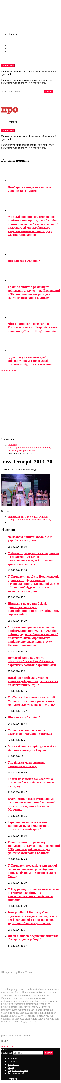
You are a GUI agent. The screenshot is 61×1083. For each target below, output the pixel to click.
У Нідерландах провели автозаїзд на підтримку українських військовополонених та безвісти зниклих (34, 894)
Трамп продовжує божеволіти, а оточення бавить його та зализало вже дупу (32, 782)
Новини (12, 45)
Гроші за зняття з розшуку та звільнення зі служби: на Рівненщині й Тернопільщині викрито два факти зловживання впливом (34, 292)
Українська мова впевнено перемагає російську (26, 764)
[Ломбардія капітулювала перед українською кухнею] (34, 174)
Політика (13, 48)
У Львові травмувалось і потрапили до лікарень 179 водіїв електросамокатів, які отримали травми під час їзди (33, 558)
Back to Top (7, 1046)
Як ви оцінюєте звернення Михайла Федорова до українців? (33, 937)
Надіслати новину (18, 56)
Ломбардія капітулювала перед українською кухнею (30, 188)
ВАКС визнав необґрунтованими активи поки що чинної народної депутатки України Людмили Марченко (31, 804)
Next (13, 370)
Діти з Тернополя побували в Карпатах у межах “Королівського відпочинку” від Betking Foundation (33, 327)
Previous (5, 370)
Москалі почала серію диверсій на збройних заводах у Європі (32, 748)
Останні (12, 34)
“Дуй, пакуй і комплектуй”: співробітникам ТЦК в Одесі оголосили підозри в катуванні (30, 360)
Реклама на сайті (17, 59)
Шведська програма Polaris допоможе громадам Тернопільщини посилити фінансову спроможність (33, 609)
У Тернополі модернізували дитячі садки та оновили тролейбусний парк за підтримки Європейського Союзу (32, 871)
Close (4, 1049)
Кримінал (13, 51)
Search (48, 91)
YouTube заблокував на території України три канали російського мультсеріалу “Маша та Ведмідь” (31, 701)
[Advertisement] (30, 404)
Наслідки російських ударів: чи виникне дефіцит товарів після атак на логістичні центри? (33, 681)
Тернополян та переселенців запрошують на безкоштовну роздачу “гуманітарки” (28, 825)
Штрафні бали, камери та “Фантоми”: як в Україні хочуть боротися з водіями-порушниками (32, 661)
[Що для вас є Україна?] (34, 248)
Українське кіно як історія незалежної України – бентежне (30, 731)
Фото (11, 54)
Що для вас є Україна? (24, 260)
